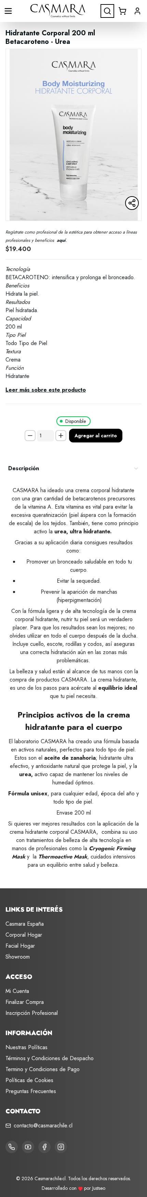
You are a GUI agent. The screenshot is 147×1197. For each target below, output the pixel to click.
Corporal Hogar (23, 935)
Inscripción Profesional (31, 1013)
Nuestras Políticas (26, 1047)
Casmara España (24, 924)
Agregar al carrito (96, 435)
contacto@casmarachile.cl (43, 1125)
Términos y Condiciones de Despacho (49, 1058)
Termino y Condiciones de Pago (42, 1069)
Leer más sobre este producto (45, 390)
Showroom (17, 957)
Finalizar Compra (24, 1002)
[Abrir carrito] (122, 11)
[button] (137, 11)
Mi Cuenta (17, 991)
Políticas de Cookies (29, 1080)
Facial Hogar (20, 946)
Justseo (98, 1188)
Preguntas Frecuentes (30, 1091)
